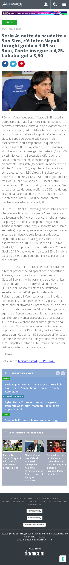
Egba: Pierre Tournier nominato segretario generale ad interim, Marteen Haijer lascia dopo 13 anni (32, 405)
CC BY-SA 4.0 (47, 361)
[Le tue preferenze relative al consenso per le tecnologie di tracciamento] (62, 558)
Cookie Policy (34, 517)
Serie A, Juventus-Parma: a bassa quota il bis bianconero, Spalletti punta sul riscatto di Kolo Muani (33, 388)
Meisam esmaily (28, 361)
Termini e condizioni (34, 524)
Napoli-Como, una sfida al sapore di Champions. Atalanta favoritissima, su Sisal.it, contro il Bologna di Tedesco (34, 467)
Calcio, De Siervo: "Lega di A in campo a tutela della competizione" (12, 461)
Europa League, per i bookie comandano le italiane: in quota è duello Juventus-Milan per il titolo (56, 464)
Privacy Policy (34, 511)
